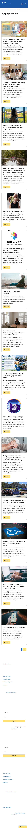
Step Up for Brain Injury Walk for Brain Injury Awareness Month (14, 501)
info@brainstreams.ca (11, 692)
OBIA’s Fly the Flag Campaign (13, 417)
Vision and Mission (7, 676)
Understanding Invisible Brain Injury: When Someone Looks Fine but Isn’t (13, 127)
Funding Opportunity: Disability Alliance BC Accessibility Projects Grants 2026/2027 (14, 84)
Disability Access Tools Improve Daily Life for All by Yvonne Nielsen (14, 543)
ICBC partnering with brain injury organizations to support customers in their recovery (14, 458)
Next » (25, 649)
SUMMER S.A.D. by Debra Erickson (11, 292)
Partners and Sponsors (8, 682)
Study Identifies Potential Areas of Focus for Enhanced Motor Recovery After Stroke (14, 41)
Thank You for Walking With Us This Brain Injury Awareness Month (13, 376)
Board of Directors (7, 679)
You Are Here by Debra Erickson (14, 627)
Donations (5, 685)
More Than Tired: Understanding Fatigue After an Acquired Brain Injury (14, 333)
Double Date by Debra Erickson (13, 211)
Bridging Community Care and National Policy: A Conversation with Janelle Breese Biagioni (14, 170)
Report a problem (7, 664)
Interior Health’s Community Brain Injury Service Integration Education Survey (14, 586)
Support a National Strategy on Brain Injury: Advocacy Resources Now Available (13, 250)
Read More (6, 58)
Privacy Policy (17, 727)
